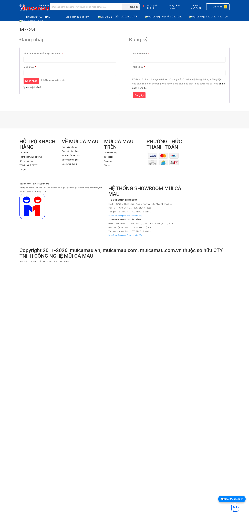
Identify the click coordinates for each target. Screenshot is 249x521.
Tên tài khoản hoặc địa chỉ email (46, 54)
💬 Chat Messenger (232, 499)
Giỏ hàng (219, 6)
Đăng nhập (31, 80)
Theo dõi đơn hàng (196, 6)
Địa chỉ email (144, 54)
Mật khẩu (33, 67)
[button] (77, 16)
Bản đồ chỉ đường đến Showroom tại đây (125, 216)
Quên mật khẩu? (32, 87)
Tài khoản (27, 29)
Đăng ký (139, 95)
